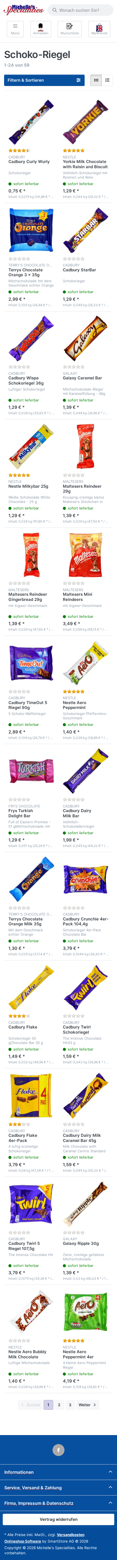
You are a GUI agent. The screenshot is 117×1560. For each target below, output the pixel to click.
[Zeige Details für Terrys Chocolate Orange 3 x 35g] (31, 230)
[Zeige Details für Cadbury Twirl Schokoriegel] (86, 988)
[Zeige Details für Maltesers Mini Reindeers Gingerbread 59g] (86, 555)
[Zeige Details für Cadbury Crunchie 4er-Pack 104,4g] (86, 879)
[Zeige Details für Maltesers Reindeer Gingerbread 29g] (31, 555)
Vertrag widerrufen (59, 1519)
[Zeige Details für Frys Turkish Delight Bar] (31, 771)
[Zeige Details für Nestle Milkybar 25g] (31, 446)
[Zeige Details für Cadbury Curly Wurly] (31, 122)
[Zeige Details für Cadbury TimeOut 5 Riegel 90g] (31, 663)
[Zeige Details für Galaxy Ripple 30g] (86, 1204)
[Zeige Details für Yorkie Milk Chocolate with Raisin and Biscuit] (86, 122)
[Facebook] (58, 1450)
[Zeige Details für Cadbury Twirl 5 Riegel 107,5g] (31, 1204)
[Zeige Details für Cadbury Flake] (31, 988)
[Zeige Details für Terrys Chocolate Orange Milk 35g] (31, 879)
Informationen (19, 1472)
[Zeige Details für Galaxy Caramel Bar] (86, 338)
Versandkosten (70, 1535)
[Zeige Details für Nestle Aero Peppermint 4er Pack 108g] (86, 1312)
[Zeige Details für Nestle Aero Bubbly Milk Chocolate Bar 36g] (31, 1312)
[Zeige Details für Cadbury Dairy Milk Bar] (86, 771)
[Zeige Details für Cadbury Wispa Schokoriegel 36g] (31, 338)
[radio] (96, 80)
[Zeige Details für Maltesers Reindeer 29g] (86, 446)
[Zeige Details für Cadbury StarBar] (86, 230)
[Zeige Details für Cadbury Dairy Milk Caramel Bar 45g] (86, 1096)
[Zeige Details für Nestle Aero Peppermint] (86, 663)
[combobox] (80, 10)
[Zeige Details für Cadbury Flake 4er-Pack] (31, 1096)
